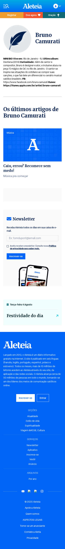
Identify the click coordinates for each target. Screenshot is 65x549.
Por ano (32, 478)
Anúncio (32, 464)
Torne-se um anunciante (32, 525)
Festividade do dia (25, 315)
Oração (52, 15)
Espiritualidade (32, 425)
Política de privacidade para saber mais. (33, 247)
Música (10, 132)
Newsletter (32, 445)
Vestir (33, 459)
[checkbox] (8, 246)
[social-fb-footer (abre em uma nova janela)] (29, 491)
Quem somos (32, 513)
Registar (11, 15)
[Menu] (11, 6)
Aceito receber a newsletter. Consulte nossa (33, 247)
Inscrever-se (16, 256)
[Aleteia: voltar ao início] (32, 6)
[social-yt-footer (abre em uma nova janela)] (23, 491)
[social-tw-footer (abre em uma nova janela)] (35, 491)
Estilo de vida (32, 420)
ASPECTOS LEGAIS (32, 519)
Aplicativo (33, 449)
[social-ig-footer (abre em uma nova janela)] (42, 491)
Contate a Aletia (32, 531)
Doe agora (31, 15)
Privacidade (32, 537)
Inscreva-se (32, 454)
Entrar (43, 397)
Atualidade (32, 416)
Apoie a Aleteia (32, 507)
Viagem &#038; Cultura (32, 430)
